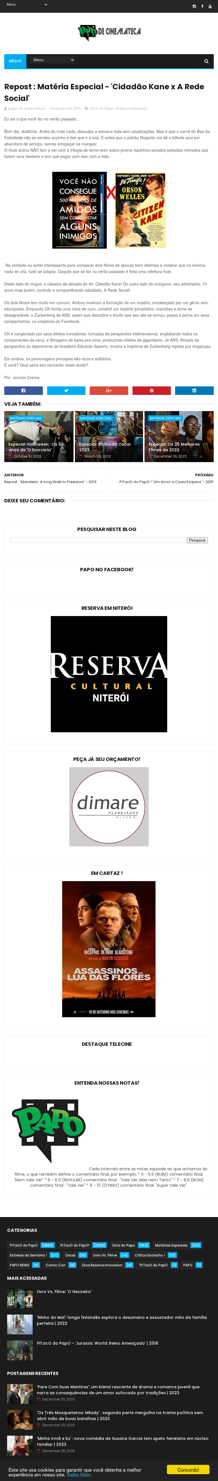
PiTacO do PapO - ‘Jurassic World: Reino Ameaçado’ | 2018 (97, 1343)
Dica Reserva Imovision (102, 1265)
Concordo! (188, 1469)
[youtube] (210, 6)
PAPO (187, 1265)
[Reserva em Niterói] (109, 731)
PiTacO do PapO (24, 1245)
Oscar (70, 1255)
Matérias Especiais (131, 108)
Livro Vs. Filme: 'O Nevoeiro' (64, 1291)
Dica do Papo (101, 108)
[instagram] (194, 6)
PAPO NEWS (19, 1265)
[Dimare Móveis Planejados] (109, 845)
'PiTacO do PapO (153, 1265)
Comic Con (56, 1265)
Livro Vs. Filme (105, 1255)
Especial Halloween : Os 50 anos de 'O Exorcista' (36, 447)
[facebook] (202, 6)
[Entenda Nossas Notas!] (50, 1169)
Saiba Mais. (79, 1474)
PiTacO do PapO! (74, 1245)
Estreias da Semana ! (28, 1255)
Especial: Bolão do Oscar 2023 (105, 447)
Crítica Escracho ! (150, 1255)
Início (15, 61)
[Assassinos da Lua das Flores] (109, 1016)
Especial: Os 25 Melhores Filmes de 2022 (174, 447)
